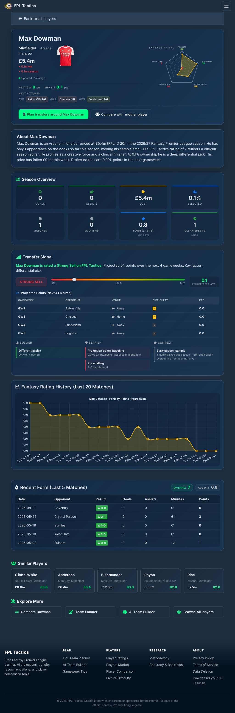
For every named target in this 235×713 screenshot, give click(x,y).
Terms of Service (205, 665)
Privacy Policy (203, 658)
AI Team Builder (75, 665)
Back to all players (39, 18)
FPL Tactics (17, 652)
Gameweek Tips (75, 671)
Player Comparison (120, 671)
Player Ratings (117, 658)
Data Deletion (203, 671)
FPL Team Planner (76, 658)
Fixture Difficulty (118, 678)
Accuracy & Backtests (166, 665)
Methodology (159, 658)
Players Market (117, 665)
